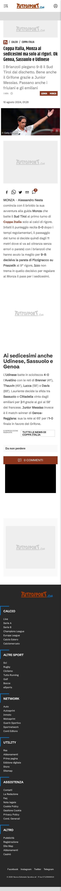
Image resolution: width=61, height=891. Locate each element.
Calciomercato (11, 643)
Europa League (11, 635)
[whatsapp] (13, 192)
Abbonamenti (10, 754)
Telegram (49, 869)
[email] (27, 192)
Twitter (37, 869)
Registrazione (10, 841)
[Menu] (5, 6)
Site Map (8, 846)
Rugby (6, 666)
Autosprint (9, 710)
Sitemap (7, 770)
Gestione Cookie (12, 810)
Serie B (7, 627)
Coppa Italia (28, 42)
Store (6, 766)
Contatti (7, 790)
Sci (5, 662)
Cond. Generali (11, 818)
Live (5, 619)
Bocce (6, 683)
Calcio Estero (10, 639)
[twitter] (20, 192)
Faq (5, 798)
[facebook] (6, 192)
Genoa (44, 94)
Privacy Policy (11, 814)
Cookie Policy (10, 806)
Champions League (13, 631)
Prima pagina (10, 758)
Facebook (12, 869)
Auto (6, 706)
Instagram (26, 869)
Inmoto (7, 714)
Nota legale (9, 802)
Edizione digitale (12, 762)
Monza (53, 94)
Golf (5, 679)
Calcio (14, 42)
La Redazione (10, 794)
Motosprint (9, 718)
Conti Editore (10, 731)
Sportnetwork (11, 727)
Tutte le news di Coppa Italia (34, 433)
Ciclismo (8, 671)
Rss (5, 750)
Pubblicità (8, 837)
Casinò (7, 854)
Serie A (7, 623)
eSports (7, 687)
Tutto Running (11, 675)
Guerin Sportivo (12, 722)
